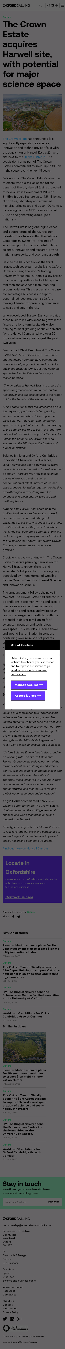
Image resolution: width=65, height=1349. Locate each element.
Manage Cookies (26, 684)
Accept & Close (25, 695)
